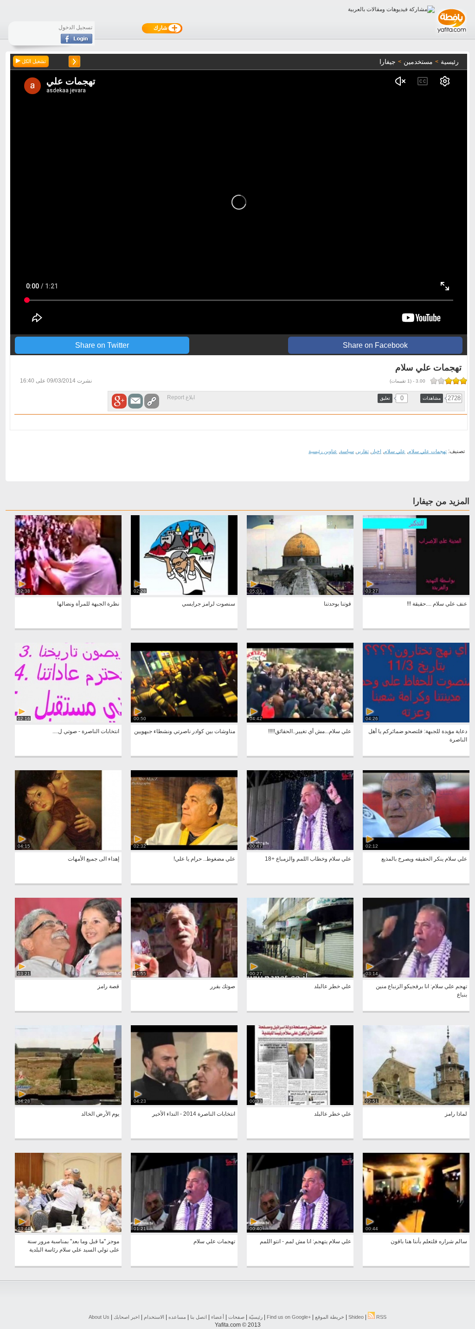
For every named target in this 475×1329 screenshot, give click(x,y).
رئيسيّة (256, 1317)
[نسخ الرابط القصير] (151, 401)
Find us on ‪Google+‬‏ (289, 1317)
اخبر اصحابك (127, 1317)
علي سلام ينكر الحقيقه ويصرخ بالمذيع (424, 859)
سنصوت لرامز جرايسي (208, 604)
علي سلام (394, 451)
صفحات (236, 1317)
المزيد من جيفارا (441, 501)
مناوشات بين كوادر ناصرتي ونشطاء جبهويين (184, 731)
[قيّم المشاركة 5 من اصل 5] (433, 380)
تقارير (363, 451)
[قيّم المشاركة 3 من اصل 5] (448, 380)
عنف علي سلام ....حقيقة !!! (437, 604)
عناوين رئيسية (322, 451)
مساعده (177, 1317)
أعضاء (217, 1317)
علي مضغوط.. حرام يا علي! (204, 859)
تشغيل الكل (33, 61)
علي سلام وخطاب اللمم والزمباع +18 (308, 859)
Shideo (356, 1317)
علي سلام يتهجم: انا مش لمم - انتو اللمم (305, 1241)
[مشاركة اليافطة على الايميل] (135, 401)
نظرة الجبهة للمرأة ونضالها (88, 604)
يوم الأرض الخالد (100, 1114)
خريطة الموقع (329, 1317)
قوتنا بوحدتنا (337, 604)
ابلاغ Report (181, 397)
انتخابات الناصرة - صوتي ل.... (85, 731)
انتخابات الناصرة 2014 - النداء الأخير (193, 1114)
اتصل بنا (198, 1317)
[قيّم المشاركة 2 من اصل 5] (456, 380)
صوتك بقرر (222, 986)
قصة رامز (108, 986)
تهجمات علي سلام (427, 451)
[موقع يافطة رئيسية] (451, 34)
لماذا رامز (456, 1114)
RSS (380, 1317)
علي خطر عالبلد (332, 986)
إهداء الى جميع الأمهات (93, 859)
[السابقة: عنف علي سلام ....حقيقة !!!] (74, 61)
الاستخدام (154, 1317)
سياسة (347, 451)
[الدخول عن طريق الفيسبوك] (76, 41)
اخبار (376, 451)
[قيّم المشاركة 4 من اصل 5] (441, 380)
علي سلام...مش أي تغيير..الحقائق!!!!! (309, 731)
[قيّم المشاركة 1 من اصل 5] (463, 380)
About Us (99, 1317)
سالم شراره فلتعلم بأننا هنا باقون (429, 1241)
